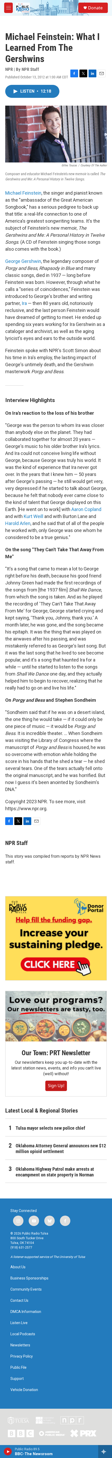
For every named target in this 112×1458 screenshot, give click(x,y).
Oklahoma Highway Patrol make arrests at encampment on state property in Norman (55, 1171)
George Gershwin (23, 261)
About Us (18, 1267)
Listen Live (19, 1323)
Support (17, 1379)
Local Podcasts (22, 1334)
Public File (18, 1368)
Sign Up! (56, 1085)
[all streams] (105, 1451)
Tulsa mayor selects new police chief (50, 1128)
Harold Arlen (17, 523)
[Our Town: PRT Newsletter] (56, 1016)
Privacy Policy (21, 1356)
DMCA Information (25, 1312)
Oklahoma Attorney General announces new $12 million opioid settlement (61, 1148)
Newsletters (20, 1345)
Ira (24, 303)
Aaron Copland (86, 509)
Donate (95, 7)
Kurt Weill (33, 516)
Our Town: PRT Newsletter (56, 1053)
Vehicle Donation (24, 1390)
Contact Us (19, 1301)
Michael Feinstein (23, 193)
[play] (8, 1451)
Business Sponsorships (29, 1278)
